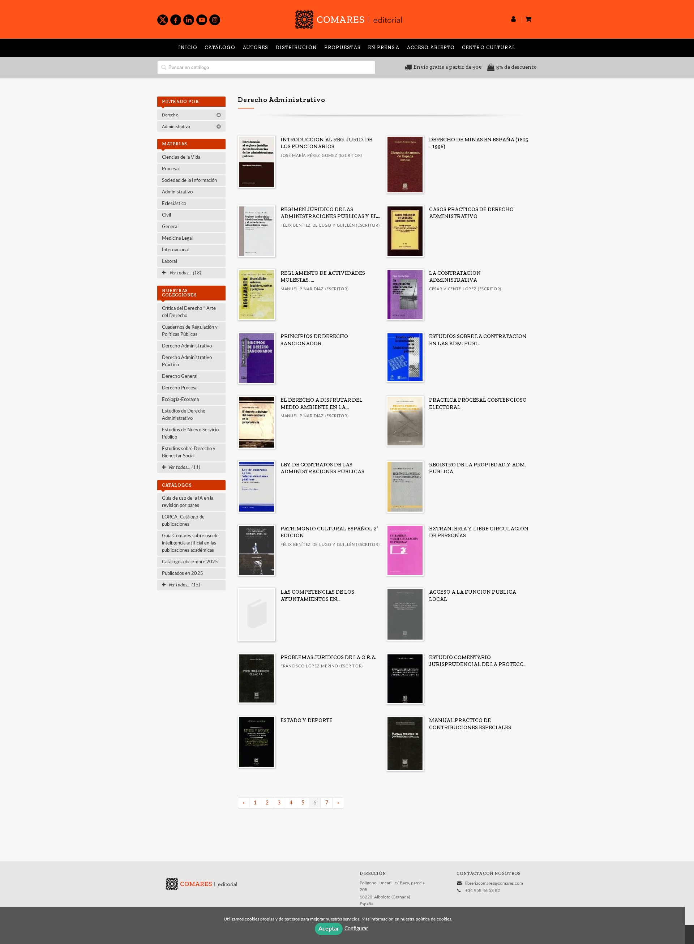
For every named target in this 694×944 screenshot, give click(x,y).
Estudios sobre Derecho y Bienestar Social (188, 452)
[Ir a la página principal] (348, 18)
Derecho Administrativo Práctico (187, 361)
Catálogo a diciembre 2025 (190, 562)
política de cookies (433, 919)
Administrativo (177, 126)
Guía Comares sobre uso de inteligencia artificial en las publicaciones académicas (190, 543)
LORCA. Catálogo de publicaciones (183, 521)
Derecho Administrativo (187, 346)
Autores (256, 47)
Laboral (169, 261)
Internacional (175, 250)
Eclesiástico (174, 203)
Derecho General (180, 376)
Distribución (296, 47)
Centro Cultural (489, 47)
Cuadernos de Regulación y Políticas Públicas (190, 331)
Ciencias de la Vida (181, 157)
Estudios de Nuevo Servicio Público (190, 434)
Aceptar (328, 929)
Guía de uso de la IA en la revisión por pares (188, 502)
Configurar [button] (356, 928)
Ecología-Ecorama (180, 399)
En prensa (383, 47)
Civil (166, 215)
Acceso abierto (431, 47)
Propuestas (342, 47)
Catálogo (220, 47)
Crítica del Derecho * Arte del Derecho (189, 312)
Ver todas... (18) (184, 273)
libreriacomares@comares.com (494, 883)
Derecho (171, 115)
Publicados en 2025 (182, 573)
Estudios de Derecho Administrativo (183, 415)
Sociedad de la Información (189, 180)
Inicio (187, 47)
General (170, 227)
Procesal (171, 169)
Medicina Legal (177, 238)
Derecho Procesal (180, 388)
